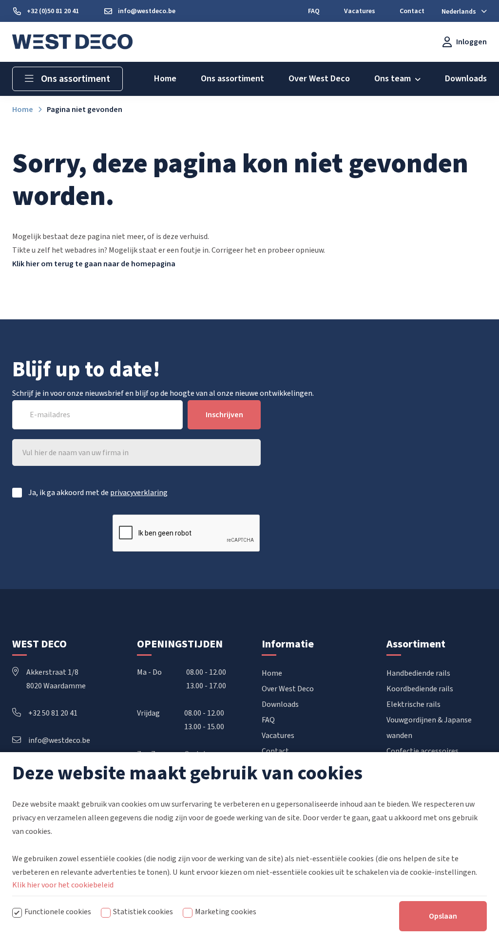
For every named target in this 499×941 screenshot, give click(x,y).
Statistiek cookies (143, 911)
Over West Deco (288, 688)
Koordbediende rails (419, 688)
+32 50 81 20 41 (52, 713)
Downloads (280, 704)
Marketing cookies (225, 911)
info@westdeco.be (59, 740)
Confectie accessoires (422, 751)
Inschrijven (224, 414)
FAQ (268, 720)
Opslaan (443, 916)
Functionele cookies (57, 911)
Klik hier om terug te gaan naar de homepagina (93, 263)
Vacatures (278, 735)
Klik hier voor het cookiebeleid (63, 885)
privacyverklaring (139, 492)
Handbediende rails (418, 673)
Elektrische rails (413, 704)
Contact (275, 751)
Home (272, 673)
